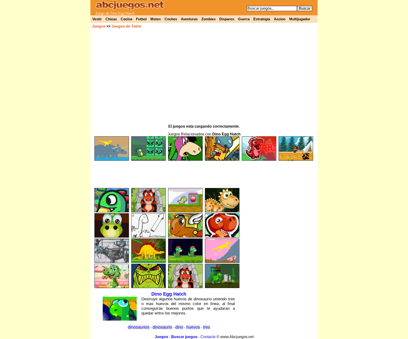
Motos (155, 19)
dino (179, 327)
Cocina (126, 19)
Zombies (208, 19)
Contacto (208, 337)
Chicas (111, 19)
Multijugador (299, 19)
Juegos (98, 26)
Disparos (226, 19)
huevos (193, 327)
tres (206, 327)
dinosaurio (162, 327)
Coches (171, 19)
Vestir (97, 19)
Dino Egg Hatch (168, 294)
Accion (279, 19)
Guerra (244, 19)
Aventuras (189, 19)
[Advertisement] (204, 172)
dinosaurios (138, 327)
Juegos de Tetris (126, 26)
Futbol (141, 19)
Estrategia (261, 19)
